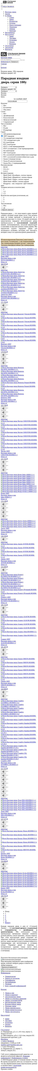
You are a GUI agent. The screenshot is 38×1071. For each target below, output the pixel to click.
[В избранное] (7, 354)
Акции (7, 14)
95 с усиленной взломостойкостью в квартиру (20, 155)
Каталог (4, 989)
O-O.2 (5, 171)
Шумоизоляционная (8, 239)
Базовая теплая (20, 243)
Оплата (12, 42)
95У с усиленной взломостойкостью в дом (18, 157)
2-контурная (27, 239)
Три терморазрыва (27, 245)
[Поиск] (2, 5)
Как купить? (9, 34)
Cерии (11, 17)
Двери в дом (9, 993)
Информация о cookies (20, 1058)
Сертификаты (10, 980)
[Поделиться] (3, 267)
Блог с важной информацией (15, 986)
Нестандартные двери (13, 1002)
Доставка (12, 38)
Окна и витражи (15, 25)
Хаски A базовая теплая (11, 159)
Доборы (12, 29)
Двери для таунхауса (12, 1012)
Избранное (5, 62)
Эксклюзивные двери (13, 997)
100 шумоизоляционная (11, 134)
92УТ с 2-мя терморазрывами (13, 146)
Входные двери (10, 12)
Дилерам (8, 984)
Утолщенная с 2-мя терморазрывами (22, 241)
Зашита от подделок (12, 978)
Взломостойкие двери (13, 1004)
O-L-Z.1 (6, 169)
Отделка (12, 23)
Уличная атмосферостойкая (11, 245)
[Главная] (9, 3)
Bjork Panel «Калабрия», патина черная (17, 175)
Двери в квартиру (11, 995)
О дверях (8, 16)
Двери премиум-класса (13, 1010)
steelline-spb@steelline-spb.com (11, 1045)
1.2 (4, 191)
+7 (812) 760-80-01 (7, 6)
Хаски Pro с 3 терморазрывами (14, 163)
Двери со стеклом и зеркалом (15, 998)
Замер (11, 36)
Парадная (19, 239)
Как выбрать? (10, 32)
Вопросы (12, 44)
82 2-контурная (8, 142)
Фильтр (3, 95)
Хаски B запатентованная (12, 161)
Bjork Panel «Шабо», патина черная (16, 181)
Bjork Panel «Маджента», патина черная (17, 177)
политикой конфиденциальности (11, 1066)
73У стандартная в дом (11, 140)
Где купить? (9, 46)
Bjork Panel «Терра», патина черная (16, 179)
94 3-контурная (8, 151)
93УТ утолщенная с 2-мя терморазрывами (18, 148)
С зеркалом (30, 243)
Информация (5, 973)
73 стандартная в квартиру (13, 138)
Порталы (12, 31)
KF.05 (5, 167)
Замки (11, 19)
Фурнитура (13, 21)
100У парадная (8, 136)
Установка (13, 40)
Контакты (8, 49)
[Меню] (2, 3)
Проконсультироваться (9, 967)
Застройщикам (10, 982)
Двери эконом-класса (12, 1008)
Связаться (14, 62)
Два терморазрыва (7, 243)
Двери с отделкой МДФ (13, 1000)
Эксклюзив (9, 47)
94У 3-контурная (9, 153)
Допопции (13, 27)
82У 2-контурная (9, 144)
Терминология (10, 976)
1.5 (4, 193)
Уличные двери (10, 1006)
